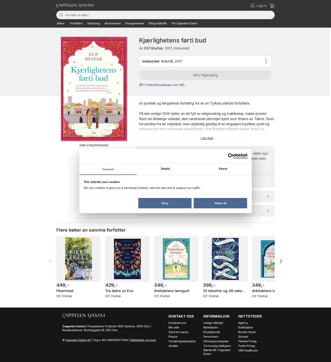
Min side (174, 327)
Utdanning (93, 23)
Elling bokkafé (158, 23)
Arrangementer (134, 23)
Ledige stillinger (213, 322)
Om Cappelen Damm (184, 23)
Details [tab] (165, 168)
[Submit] (60, 15)
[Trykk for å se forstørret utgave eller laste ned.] (94, 89)
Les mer (207, 138)
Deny (164, 203)
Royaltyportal (211, 332)
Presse (173, 336)
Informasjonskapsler (216, 341)
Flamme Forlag (247, 341)
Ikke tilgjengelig (205, 75)
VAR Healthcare (248, 350)
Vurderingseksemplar (182, 341)
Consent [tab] (108, 169)
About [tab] (223, 168)
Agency (243, 322)
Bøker (61, 23)
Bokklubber (245, 327)
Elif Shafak (153, 48)
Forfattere (76, 23)
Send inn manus (178, 332)
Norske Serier (247, 332)
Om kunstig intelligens (217, 345)
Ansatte (173, 345)
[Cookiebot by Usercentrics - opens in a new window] (230, 156)
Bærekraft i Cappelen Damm (217, 351)
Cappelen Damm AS (78, 340)
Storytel (243, 336)
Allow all (220, 203)
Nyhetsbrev (210, 327)
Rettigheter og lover (143, 340)
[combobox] (165, 15)
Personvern (210, 336)
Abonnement (113, 23)
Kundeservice (177, 322)
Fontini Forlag (246, 345)
